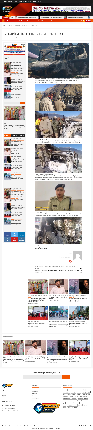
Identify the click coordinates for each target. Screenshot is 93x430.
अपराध (69, 390)
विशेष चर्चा (34, 395)
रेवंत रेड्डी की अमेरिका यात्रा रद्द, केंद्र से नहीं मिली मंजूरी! (17, 152)
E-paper (31, 425)
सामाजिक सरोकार (35, 398)
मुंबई (73, 296)
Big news (39, 266)
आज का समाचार (35, 390)
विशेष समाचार (65, 405)
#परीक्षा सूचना (39, 1)
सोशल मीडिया (86, 405)
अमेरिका (70, 295)
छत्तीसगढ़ (68, 394)
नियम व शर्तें (4, 395)
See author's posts (65, 257)
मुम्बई (64, 403)
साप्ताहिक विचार (35, 391)
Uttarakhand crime (64, 266)
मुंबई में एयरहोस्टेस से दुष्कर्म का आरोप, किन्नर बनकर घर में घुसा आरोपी (20, 17)
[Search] (81, 21)
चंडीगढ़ (89, 392)
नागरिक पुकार (34, 397)
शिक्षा (75, 405)
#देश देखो (25, 1)
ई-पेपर (51, 20)
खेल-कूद (31, 295)
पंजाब (86, 398)
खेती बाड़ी (37, 20)
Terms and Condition (24, 425)
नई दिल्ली (36, 295)
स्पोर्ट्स (66, 321)
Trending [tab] (22, 135)
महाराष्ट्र (86, 400)
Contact (17, 425)
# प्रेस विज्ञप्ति (16, 1)
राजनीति (26, 20)
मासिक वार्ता (34, 393)
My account (36, 425)
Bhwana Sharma (9, 37)
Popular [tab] (15, 135)
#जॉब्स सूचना (30, 1)
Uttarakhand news (72, 266)
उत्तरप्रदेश (74, 390)
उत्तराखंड (79, 390)
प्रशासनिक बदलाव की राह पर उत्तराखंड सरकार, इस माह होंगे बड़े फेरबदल (70, 270)
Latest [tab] (6, 135)
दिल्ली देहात (72, 396)
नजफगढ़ (64, 390)
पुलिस (85, 295)
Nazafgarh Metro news (56, 266)
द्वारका (81, 396)
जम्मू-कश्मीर (73, 394)
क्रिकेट (71, 392)
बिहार (78, 400)
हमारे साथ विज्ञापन (5, 397)
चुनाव (64, 394)
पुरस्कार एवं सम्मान (45, 295)
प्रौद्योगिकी (38, 321)
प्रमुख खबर (29, 296)
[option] (14, 65)
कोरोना (47, 20)
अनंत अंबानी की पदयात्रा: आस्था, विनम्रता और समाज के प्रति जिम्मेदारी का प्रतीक (46, 270)
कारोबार (32, 20)
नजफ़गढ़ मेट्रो (58, 295)
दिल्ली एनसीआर (65, 396)
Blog (6, 425)
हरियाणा (20, 86)
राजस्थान (77, 403)
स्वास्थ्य (34, 1)
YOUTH (50, 321)
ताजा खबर (33, 295)
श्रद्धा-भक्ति (80, 405)
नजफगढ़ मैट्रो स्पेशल (40, 295)
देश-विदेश (7, 20)
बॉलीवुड (82, 400)
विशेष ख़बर (71, 405)
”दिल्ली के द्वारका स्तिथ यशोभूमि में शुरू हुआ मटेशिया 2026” (45, 17)
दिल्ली (89, 394)
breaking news (44, 266)
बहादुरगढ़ (64, 321)
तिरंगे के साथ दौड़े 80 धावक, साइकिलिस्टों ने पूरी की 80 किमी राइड (70, 17)
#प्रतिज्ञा (20, 1)
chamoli (49, 266)
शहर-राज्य (13, 20)
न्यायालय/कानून (62, 295)
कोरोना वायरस (65, 392)
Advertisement (11, 425)
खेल (28, 295)
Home (3, 425)
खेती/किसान (76, 392)
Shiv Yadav (36, 303)
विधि (42, 20)
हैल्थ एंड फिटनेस (13, 88)
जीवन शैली (20, 20)
